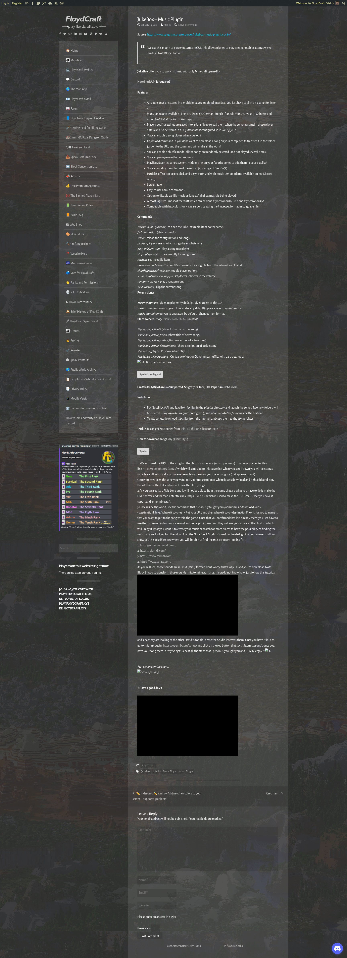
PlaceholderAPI (174, 319)
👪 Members (74, 60)
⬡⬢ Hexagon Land (78, 147)
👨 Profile (72, 340)
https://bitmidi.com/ (153, 550)
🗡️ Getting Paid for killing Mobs (86, 127)
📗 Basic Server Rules (79, 205)
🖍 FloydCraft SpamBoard (82, 321)
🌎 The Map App (76, 89)
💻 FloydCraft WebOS (79, 69)
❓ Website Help (76, 253)
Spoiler (143, 451)
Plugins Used (148, 765)
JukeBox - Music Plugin (165, 771)
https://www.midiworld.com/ (158, 545)
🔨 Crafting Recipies (78, 243)
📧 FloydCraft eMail (78, 99)
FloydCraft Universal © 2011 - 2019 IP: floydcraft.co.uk (190, 946)
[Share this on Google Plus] (44, 3)
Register (17, 3)
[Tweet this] (39, 3)
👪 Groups (73, 331)
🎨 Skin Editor (75, 234)
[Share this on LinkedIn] (27, 3)
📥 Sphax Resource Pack (81, 157)
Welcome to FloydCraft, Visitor (315, 3)
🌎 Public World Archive (81, 369)
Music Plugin (186, 771)
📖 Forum (72, 108)
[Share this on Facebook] (33, 3)
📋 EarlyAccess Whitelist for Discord (88, 379)
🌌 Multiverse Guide (79, 263)
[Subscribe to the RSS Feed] (56, 3)
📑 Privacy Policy (76, 389)
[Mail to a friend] (62, 3)
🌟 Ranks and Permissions (82, 282)
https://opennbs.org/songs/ (160, 468)
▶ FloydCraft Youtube (79, 302)
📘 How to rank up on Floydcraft (86, 118)
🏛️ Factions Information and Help (87, 408)
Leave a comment (187, 24)
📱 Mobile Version (77, 398)
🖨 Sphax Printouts (77, 360)
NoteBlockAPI (146, 81)
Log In (5, 3)
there (214, 428)
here (205, 428)
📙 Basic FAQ (74, 215)
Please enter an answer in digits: (157, 916)
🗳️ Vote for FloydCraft (80, 273)
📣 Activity (73, 176)
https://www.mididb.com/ (156, 556)
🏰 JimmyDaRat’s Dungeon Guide (87, 137)
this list (185, 428)
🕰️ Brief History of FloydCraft (84, 311)
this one (196, 428)
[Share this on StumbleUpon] (50, 3)
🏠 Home (72, 50)
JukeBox (145, 771)
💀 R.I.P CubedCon (78, 292)
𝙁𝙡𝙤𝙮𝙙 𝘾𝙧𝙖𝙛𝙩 (83, 19)
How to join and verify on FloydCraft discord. (88, 420)
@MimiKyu (180, 439)
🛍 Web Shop (74, 224)
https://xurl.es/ (196, 496)
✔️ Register (73, 350)
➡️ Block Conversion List (81, 166)
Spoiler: (150, 374)
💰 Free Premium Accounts (83, 185)
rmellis (167, 24)
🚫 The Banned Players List (83, 195)
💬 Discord (73, 79)
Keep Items (274, 793)
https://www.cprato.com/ (155, 561)
